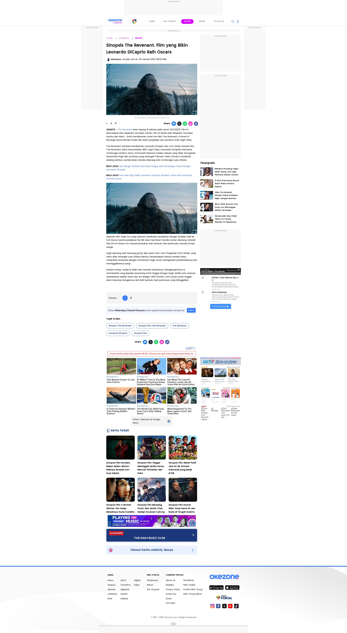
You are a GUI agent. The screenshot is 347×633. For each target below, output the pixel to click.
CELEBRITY (124, 38)
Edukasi (124, 599)
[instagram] (212, 606)
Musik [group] (202, 21)
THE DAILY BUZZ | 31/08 (149, 537)
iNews (150, 585)
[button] (224, 21)
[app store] (232, 587)
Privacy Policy (173, 590)
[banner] (152, 526)
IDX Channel (153, 590)
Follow (191, 310)
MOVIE (138, 38)
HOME (109, 38)
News (110, 580)
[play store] (216, 587)
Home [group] (152, 21)
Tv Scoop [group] (219, 21)
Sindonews (152, 580)
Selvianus (116, 59)
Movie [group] (187, 21)
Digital (137, 580)
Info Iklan (170, 603)
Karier (169, 599)
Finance (111, 585)
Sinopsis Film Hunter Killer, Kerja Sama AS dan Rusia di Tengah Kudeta (182, 508)
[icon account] (108, 59)
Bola (110, 599)
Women (111, 590)
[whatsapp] (185, 123)
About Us (170, 580)
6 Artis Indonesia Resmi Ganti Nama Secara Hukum (227, 184)
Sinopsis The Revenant (120, 326)
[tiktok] (236, 606)
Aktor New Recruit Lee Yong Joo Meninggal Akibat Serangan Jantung (226, 207)
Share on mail (190, 123)
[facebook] (218, 606)
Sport (123, 580)
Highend (125, 590)
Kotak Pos (171, 594)
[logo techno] (115, 21)
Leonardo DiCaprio (118, 333)
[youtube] (230, 606)
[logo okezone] (224, 577)
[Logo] (134, 21)
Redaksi (170, 585)
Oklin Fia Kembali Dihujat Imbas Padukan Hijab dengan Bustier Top (226, 195)
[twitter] (224, 606)
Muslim (124, 594)
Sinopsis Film (140, 333)
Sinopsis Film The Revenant (152, 326)
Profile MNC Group (193, 590)
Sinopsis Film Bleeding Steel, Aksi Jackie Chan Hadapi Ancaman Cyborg (151, 508)
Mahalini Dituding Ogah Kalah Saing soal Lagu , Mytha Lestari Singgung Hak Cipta (226, 172)
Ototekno (126, 585)
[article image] (206, 171)
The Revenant (124, 130)
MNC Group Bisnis (192, 594)
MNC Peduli (189, 585)
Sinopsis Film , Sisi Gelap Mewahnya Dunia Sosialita (120, 508)
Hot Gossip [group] (169, 21)
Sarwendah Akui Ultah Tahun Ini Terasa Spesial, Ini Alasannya (226, 219)
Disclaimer (188, 580)
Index (136, 585)
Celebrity (112, 594)
